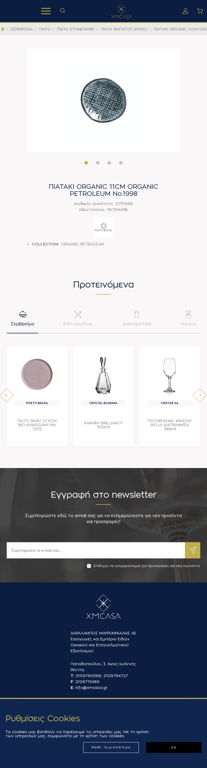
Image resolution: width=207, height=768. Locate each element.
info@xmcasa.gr (91, 688)
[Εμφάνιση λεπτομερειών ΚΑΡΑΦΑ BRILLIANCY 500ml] (103, 375)
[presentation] (7, 395)
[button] (86, 163)
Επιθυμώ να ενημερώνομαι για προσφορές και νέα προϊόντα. (147, 566)
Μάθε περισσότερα (111, 747)
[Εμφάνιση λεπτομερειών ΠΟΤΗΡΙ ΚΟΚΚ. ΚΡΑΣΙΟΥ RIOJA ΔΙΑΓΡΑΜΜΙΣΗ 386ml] (169, 375)
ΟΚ (174, 747)
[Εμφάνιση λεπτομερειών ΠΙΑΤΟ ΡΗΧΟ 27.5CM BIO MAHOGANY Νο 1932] (37, 375)
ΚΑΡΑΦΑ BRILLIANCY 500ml (103, 425)
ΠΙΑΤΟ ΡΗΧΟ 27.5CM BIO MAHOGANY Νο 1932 (37, 425)
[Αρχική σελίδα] (3, 29)
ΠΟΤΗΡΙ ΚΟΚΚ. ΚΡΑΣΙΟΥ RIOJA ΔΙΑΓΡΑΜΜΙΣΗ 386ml (170, 425)
